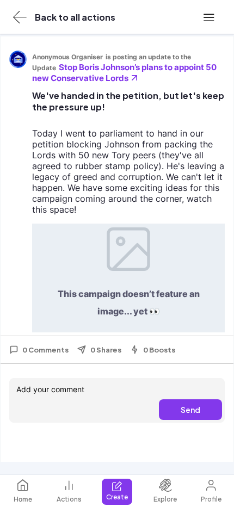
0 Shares (105, 349)
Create (117, 497)
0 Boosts (159, 349)
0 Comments (45, 349)
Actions (69, 499)
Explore (165, 499)
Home (23, 499)
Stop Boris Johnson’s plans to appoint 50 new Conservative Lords (124, 72)
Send (190, 410)
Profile (211, 499)
